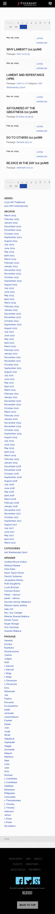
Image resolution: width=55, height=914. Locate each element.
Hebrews (9, 811)
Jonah (7, 731)
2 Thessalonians (12, 800)
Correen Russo (12, 591)
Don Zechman (11, 627)
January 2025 (11, 222)
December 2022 (12, 313)
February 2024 (11, 262)
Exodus (8, 644)
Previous (10, 23)
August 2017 (10, 524)
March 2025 (10, 215)
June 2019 (9, 444)
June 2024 (9, 248)
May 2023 (9, 295)
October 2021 (11, 364)
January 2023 (10, 310)
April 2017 (9, 539)
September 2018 (13, 477)
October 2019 (11, 430)
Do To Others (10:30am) (24, 137)
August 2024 (10, 241)
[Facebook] (19, 880)
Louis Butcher (11, 587)
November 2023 (12, 273)
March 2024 (10, 259)
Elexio (27, 892)
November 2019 (12, 426)
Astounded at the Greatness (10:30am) (22, 110)
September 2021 (12, 368)
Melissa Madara (12, 565)
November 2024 (12, 230)
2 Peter (8, 822)
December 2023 (12, 270)
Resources (18, 869)
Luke (7, 764)
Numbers (9, 647)
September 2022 (13, 324)
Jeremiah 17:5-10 (24, 167)
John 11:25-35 (23, 54)
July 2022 (9, 331)
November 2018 (12, 470)
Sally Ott (8, 609)
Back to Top (28, 905)
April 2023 (9, 299)
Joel (6, 727)
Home (6, 839)
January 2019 (10, 462)
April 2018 (9, 495)
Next (23, 27)
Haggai (7, 746)
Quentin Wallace (12, 631)
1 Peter (8, 818)
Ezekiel (8, 720)
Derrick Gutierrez (13, 576)
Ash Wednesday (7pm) (15, 552)
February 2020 (11, 415)
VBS (28, 859)
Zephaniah (9, 742)
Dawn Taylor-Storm (14, 572)
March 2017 (10, 542)
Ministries (32, 864)
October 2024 (11, 233)
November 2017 (12, 513)
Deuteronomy (11, 651)
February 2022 (11, 350)
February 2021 (11, 393)
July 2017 (9, 528)
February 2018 (11, 502)
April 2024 (9, 255)
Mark (6, 760)
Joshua (8, 655)
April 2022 (9, 342)
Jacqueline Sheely (13, 580)
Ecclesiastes (11, 706)
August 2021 (10, 372)
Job (6, 695)
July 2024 (9, 244)
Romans (8, 775)
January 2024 (11, 266)
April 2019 (9, 452)
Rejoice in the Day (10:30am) (27, 163)
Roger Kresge (11, 623)
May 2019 (9, 448)
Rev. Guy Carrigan (13, 612)
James (7, 815)
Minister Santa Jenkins (15, 605)
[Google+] (36, 880)
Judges (8, 658)
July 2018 (9, 484)
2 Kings (8, 677)
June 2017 (9, 532)
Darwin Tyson (11, 620)
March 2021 (10, 390)
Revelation (10, 826)
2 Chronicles (10, 684)
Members (35, 869)
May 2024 (9, 252)
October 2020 (11, 408)
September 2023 (13, 281)
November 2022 (12, 317)
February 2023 (11, 306)
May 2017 (9, 535)
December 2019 (12, 422)
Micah (7, 735)
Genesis (8, 640)
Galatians (9, 786)
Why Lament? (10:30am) (24, 49)
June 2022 (9, 335)
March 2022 (10, 346)
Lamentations (11, 717)
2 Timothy (9, 807)
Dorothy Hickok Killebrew (17, 602)
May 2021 (9, 382)
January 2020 (11, 419)
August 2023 (10, 284)
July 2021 (9, 375)
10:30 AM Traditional (14, 202)
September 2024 (13, 237)
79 (10, 27)
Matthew (8, 757)
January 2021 (10, 397)
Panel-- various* (12, 594)
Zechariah (9, 749)
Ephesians (9, 789)
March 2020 (10, 411)
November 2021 (12, 361)
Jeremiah (9, 713)
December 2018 (12, 466)
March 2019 (10, 455)
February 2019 (11, 459)
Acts (6, 771)
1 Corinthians (10, 778)
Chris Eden (9, 569)
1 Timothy (9, 804)
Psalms (8, 698)
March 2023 (10, 302)
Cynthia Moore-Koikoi (15, 562)
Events (17, 864)
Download (42, 43)
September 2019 (13, 433)
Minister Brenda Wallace (16, 616)
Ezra (6, 688)
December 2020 (12, 401)
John (6, 767)
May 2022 (9, 339)
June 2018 (9, 488)
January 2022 (10, 353)
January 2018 (10, 506)
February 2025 (11, 219)
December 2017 (12, 510)
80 (16, 27)
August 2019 (10, 437)
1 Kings (7, 673)
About (38, 859)
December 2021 (12, 357)
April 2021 (9, 386)
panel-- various (12, 598)
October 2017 (11, 517)
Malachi (8, 753)
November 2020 (12, 404)
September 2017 (12, 521)
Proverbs (9, 702)
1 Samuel (9, 666)
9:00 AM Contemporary (16, 206)
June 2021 (9, 379)
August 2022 (10, 328)
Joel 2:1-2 (21, 83)
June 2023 (9, 292)
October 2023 (11, 277)
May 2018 (9, 491)
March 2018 (10, 499)
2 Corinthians (10, 782)
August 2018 (10, 481)
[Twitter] (28, 880)
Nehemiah (9, 691)
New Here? (16, 859)
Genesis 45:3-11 (24, 142)
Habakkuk (9, 738)
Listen (40, 38)
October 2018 (11, 473)
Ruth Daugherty (12, 583)
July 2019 (9, 441)
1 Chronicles (10, 680)
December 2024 (12, 226)
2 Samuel (9, 669)
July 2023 (9, 288)
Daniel (7, 724)
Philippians (9, 793)
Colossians (10, 797)
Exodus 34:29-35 (24, 116)
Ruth (6, 662)
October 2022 (11, 321)
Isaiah (7, 709)
